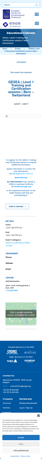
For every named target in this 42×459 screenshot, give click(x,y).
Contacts (7, 412)
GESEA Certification (14, 242)
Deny (21, 444)
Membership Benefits (28, 403)
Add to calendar (16, 206)
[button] (38, 415)
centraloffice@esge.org (20, 386)
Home (4, 49)
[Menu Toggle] (36, 14)
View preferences (21, 450)
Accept (21, 437)
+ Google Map (12, 290)
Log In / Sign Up (26, 408)
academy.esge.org (22, 186)
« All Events (21, 62)
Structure (7, 403)
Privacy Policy (25, 456)
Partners (6, 408)
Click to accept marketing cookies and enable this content (21, 313)
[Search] (36, 4)
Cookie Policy (15, 456)
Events (18, 49)
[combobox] (17, 4)
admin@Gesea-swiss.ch (22, 173)
